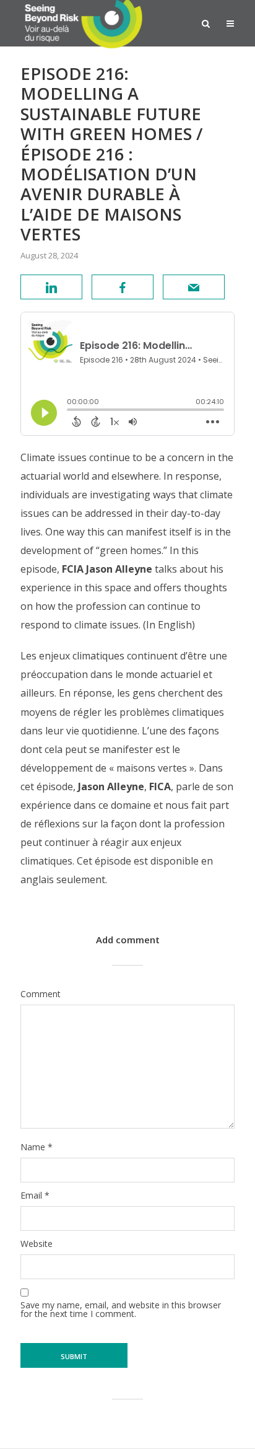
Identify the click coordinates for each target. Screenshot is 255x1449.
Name (36, 1147)
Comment (40, 994)
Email (35, 1195)
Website (36, 1244)
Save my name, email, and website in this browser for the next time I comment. (120, 1309)
